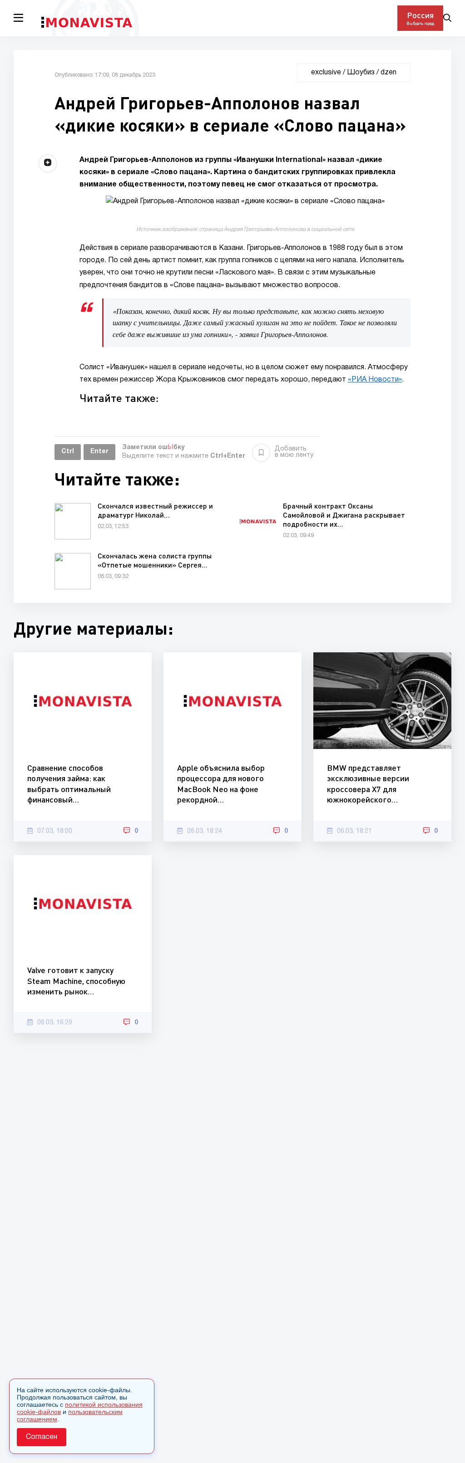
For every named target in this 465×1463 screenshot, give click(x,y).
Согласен (41, 1437)
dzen (388, 72)
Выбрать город (420, 23)
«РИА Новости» (375, 380)
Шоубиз (361, 72)
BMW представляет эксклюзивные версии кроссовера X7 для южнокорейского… (368, 783)
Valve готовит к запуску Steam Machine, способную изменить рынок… (76, 980)
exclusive (326, 72)
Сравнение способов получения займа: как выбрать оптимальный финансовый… (69, 783)
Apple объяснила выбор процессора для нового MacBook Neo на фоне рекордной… (221, 783)
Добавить (294, 452)
